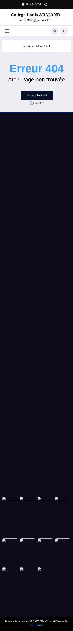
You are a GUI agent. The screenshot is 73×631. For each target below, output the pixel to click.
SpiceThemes (36, 625)
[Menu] (7, 31)
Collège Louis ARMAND (35, 14)
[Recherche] (55, 31)
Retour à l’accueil (37, 95)
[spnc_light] (64, 31)
